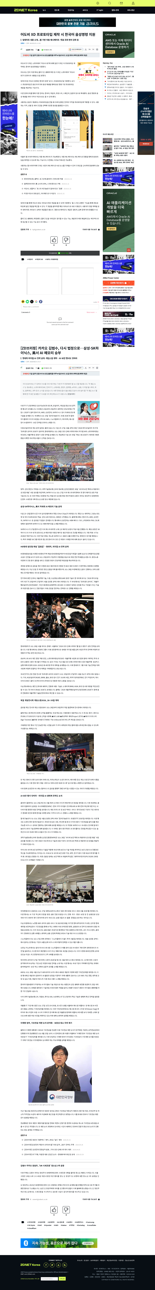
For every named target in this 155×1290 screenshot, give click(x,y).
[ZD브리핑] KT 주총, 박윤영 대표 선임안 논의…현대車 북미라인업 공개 (49, 1154)
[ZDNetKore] (28, 5)
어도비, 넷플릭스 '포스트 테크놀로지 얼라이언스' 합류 (43, 188)
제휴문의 (102, 1260)
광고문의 (86, 1260)
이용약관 (121, 1260)
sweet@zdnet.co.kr (39, 1199)
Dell (40, 1225)
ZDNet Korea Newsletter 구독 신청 (30, 1279)
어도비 (31, 259)
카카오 (72, 1225)
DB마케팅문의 (94, 1260)
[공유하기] (85, 50)
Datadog (81, 1225)
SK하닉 (70, 1222)
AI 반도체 (61, 1222)
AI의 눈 (85, 10)
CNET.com (24, 1274)
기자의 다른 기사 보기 (89, 229)
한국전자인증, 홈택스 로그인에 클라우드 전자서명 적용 (43, 179)
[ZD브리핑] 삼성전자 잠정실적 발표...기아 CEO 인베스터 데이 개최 (47, 1149)
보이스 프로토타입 (52, 259)
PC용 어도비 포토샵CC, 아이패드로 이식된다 (40, 193)
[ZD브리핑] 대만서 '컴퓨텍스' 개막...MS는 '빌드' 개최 (43, 1140)
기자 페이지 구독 (47, 50)
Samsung (90, 1222)
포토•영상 (130, 10)
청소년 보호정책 (129, 1260)
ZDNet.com (31, 1274)
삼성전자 (51, 1222)
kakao (64, 1225)
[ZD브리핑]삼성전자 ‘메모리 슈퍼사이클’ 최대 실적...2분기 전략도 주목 (49, 1144)
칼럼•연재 (115, 10)
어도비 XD (39, 259)
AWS (56, 1225)
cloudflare (32, 1228)
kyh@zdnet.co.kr (38, 229)
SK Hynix (32, 1225)
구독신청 (62, 1279)
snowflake (92, 1225)
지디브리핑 (32, 1222)
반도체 (57, 10)
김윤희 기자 (29, 50)
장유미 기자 (29, 368)
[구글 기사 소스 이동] (75, 50)
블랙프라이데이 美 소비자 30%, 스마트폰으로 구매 (42, 183)
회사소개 (79, 1260)
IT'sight (100, 10)
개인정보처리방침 (112, 1260)
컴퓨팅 (22, 43)
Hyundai (48, 1225)
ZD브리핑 (42, 1222)
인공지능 (71, 10)
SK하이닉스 (79, 1222)
